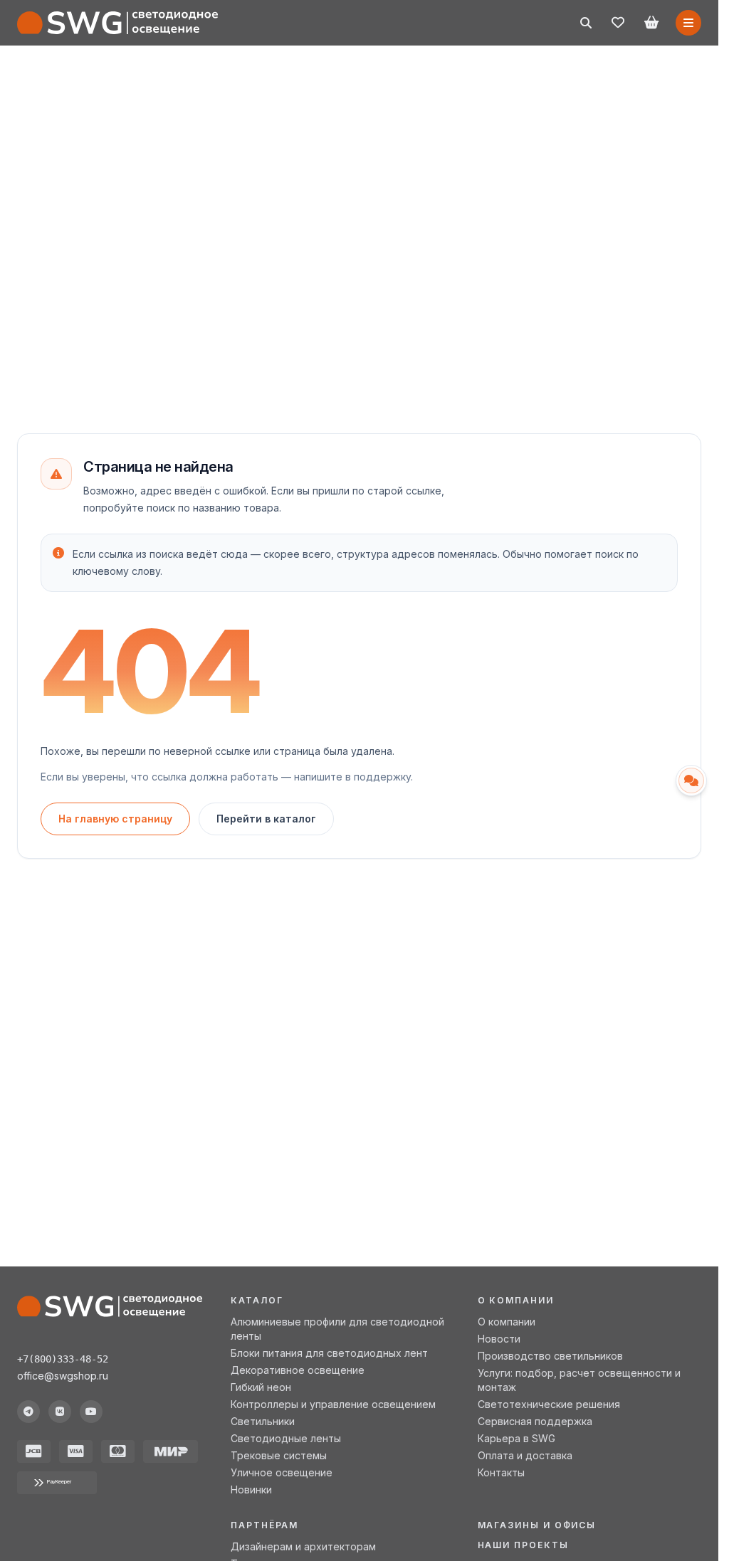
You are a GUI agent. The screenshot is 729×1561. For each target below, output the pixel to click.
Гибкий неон (261, 1387)
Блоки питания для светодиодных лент (329, 1353)
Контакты (501, 1472)
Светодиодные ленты (286, 1438)
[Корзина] (651, 23)
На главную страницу (115, 819)
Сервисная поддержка (535, 1421)
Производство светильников (550, 1356)
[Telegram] (28, 1411)
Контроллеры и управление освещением (333, 1404)
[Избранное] (618, 23)
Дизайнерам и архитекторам (303, 1546)
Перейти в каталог (266, 819)
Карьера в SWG (516, 1438)
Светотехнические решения (549, 1404)
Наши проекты (523, 1545)
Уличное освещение (281, 1472)
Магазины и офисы (537, 1525)
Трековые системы (279, 1455)
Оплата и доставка (525, 1455)
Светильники (263, 1421)
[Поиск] (585, 22)
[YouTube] (91, 1411)
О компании (506, 1322)
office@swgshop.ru (62, 1376)
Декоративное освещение (297, 1370)
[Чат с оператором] (691, 780)
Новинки (251, 1489)
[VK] (59, 1411)
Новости (499, 1339)
